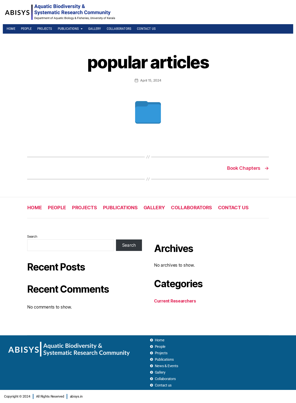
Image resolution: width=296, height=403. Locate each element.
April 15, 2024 (150, 80)
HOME (11, 29)
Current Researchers (175, 301)
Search (32, 236)
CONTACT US (146, 29)
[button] (70, 29)
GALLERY (94, 29)
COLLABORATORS (119, 29)
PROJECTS (44, 29)
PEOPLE (26, 29)
